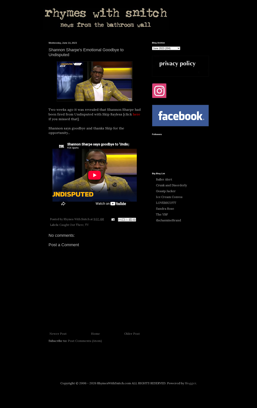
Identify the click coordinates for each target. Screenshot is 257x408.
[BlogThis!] (123, 220)
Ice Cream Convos (169, 197)
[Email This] (120, 220)
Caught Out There (71, 225)
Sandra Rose (165, 208)
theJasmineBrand (168, 220)
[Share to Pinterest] (134, 220)
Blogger (190, 383)
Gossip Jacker (166, 191)
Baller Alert (164, 179)
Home (95, 333)
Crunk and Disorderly (171, 185)
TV (87, 225)
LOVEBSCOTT (166, 203)
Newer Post (58, 333)
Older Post (132, 333)
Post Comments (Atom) (85, 341)
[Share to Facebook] (130, 220)
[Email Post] (113, 219)
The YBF (162, 214)
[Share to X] (127, 220)
